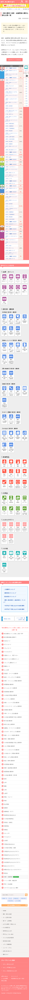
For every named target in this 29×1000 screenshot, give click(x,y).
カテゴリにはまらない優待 (11, 887)
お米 (5, 782)
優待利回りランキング (10, 593)
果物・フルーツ (8, 797)
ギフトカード (7, 644)
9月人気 (10, 898)
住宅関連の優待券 (8, 764)
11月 (27, 103)
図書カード (7, 666)
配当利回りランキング (10, 596)
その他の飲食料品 (8, 818)
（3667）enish (8, 245)
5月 (26, 88)
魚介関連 (6, 804)
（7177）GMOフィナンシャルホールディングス (11, 175)
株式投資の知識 (6, 941)
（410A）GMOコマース (10, 183)
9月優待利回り (16, 898)
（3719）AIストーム (9, 248)
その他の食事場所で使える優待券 (13, 717)
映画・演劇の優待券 (9, 739)
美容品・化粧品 (8, 822)
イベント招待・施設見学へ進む (20, 618)
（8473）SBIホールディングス (11, 147)
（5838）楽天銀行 (9, 105)
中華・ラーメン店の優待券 (11, 713)
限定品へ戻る (7, 619)
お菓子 (6, 793)
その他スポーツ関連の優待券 (11, 753)
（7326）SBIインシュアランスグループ (11, 117)
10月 (27, 101)
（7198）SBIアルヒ (9, 114)
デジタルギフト (8, 651)
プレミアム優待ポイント (10, 662)
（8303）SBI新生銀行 (9, 123)
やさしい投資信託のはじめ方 (10, 971)
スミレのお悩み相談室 (8, 937)
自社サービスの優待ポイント (11, 659)
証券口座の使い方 (7, 951)
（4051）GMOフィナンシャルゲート (11, 89)
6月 (26, 91)
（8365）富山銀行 (9, 141)
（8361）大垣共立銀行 (10, 139)
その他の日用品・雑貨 (10, 848)
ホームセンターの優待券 (10, 688)
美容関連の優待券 (8, 691)
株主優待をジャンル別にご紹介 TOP (13, 633)
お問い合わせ (4, 976)
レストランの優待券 (9, 699)
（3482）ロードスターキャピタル (11, 169)
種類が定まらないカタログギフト (13, 869)
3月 (26, 83)
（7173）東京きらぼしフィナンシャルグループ (11, 111)
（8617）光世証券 (10, 68)
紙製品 (6, 829)
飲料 (5, 779)
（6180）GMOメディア (10, 172)
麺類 (5, 786)
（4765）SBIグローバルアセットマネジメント (11, 92)
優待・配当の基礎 (7, 914)
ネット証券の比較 (7, 917)
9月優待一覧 (4, 898)
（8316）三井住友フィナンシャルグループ (11, 209)
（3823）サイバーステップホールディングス (11, 74)
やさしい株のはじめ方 (8, 964)
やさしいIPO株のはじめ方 (9, 967)
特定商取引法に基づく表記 (17, 978)
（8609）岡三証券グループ (10, 149)
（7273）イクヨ (8, 178)
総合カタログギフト (9, 866)
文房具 (6, 840)
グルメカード (7, 648)
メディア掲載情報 (7, 944)
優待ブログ (5, 954)
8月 (26, 96)
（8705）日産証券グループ (10, 154)
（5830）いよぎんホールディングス (11, 99)
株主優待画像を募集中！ (10, 637)
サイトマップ (14, 976)
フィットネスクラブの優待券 (11, 750)
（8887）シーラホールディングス (11, 236)
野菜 (5, 800)
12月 (27, 105)
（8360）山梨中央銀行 (10, 136)
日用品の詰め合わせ (9, 844)
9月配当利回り (23, 898)
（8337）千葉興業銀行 (10, 128)
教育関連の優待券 (8, 771)
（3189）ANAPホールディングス (11, 71)
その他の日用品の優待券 (10, 695)
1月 (26, 78)
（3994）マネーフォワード (10, 162)
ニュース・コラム (7, 947)
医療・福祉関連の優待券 (10, 768)
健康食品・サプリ (8, 811)
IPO (8, 934)
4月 (26, 86)
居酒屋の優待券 (8, 710)
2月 (26, 81)
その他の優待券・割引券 (10, 775)
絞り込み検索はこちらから (14, 905)
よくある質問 (4, 978)
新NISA (7, 931)
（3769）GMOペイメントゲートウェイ (11, 83)
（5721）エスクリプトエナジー (11, 96)
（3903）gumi (8, 157)
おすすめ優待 (17, 900)
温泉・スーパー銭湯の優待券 (11, 735)
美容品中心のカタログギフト (11, 855)
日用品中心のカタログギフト (11, 851)
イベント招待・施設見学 (10, 880)
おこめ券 (6, 670)
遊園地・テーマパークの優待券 (12, 728)
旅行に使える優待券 (9, 724)
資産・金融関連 (8, 877)
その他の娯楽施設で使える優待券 (13, 742)
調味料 (6, 808)
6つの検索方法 (6, 927)
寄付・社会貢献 (8, 884)
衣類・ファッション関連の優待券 (13, 680)
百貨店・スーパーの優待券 (11, 673)
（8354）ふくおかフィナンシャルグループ (11, 133)
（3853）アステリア (9, 86)
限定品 (6, 873)
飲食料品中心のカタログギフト (12, 858)
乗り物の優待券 (8, 720)
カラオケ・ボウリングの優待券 (12, 731)
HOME (4, 910)
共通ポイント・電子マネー (11, 655)
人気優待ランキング (9, 589)
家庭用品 (6, 826)
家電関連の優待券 (8, 684)
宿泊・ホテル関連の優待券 (11, 757)
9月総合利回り (11, 900)
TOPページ (3, 9)
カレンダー (7, 833)
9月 (26, 98)
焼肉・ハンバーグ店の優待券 (11, 702)
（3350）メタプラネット (10, 80)
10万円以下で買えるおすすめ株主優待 (14, 605)
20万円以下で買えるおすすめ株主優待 (14, 609)
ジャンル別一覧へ (26, 70)
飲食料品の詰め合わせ (10, 815)
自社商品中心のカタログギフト (12, 862)
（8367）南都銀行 (9, 143)
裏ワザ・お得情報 (7, 921)
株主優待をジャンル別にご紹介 (13, 9)
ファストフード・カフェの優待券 (13, 706)
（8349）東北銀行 (9, 130)
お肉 (5, 789)
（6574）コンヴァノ (9, 108)
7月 (26, 93)
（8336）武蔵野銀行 (9, 126)
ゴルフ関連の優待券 (9, 746)
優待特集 (9, 924)
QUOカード (7, 641)
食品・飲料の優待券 (9, 760)
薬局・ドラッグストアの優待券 (12, 677)
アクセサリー (7, 837)
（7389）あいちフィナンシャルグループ (11, 120)
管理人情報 (4, 980)
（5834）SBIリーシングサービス (11, 103)
